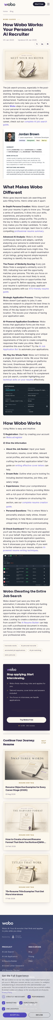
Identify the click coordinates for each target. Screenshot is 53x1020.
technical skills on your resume (18, 379)
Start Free (39, 4)
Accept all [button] (15, 1015)
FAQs (31, 961)
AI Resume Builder (30, 622)
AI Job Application (9, 956)
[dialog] (26, 995)
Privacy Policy (7, 992)
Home (5, 11)
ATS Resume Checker (11, 970)
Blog (11, 11)
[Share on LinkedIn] (42, 44)
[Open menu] (48, 4)
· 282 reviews (28, 726)
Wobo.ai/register (14, 437)
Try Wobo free (26, 720)
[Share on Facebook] (47, 44)
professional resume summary (28, 231)
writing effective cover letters (29, 465)
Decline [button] (39, 1015)
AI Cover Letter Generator (13, 966)
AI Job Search (8, 952)
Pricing (31, 956)
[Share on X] (36, 44)
